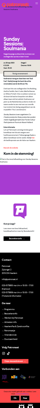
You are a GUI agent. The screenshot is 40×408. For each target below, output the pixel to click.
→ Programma (8, 309)
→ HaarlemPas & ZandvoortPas (15, 326)
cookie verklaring (22, 394)
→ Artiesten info (9, 322)
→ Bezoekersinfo (9, 313)
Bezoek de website (11, 148)
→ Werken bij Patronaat (12, 317)
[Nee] (37, 396)
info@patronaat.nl (10, 279)
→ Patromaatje (8, 330)
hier (33, 138)
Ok (15, 398)
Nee (25, 398)
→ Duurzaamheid (9, 339)
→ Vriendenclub (9, 334)
